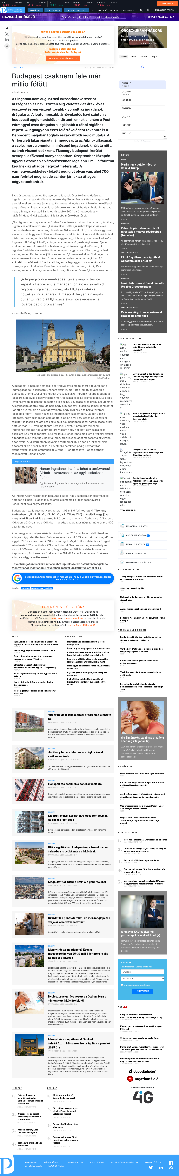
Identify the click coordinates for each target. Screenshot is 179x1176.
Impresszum (31, 1162)
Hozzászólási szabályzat (124, 1162)
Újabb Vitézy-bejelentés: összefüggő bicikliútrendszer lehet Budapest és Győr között (86, 682)
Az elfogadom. (137, 985)
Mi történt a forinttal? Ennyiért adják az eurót (64, 1096)
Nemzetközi (125, 223)
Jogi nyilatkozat (74, 1162)
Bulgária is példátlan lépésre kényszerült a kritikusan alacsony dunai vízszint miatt (87, 660)
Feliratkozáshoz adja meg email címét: (136, 967)
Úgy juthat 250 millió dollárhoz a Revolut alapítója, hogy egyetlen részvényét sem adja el (148, 377)
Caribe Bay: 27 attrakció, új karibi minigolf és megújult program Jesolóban (141, 650)
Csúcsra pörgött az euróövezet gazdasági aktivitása (141, 314)
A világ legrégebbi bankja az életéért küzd (140, 609)
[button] (148, 10)
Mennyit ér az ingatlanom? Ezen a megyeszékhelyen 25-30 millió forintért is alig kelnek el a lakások (78, 953)
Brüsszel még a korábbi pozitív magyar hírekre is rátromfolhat (29, 1117)
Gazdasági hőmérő (18, 17)
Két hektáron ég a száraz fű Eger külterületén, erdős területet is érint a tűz (142, 783)
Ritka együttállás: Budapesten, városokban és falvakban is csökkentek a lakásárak (78, 849)
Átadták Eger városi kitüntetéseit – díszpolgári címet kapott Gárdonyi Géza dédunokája (142, 795)
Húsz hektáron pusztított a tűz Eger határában (142, 774)
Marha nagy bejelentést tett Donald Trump (34, 650)
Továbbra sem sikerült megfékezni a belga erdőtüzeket (140, 673)
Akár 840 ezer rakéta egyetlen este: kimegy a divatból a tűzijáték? (147, 347)
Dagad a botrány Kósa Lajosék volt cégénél (27, 1131)
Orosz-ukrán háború (141, 31)
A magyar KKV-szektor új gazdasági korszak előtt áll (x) (140, 933)
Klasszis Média (56, 1166)
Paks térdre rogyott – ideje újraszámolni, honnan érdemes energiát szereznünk (30, 1099)
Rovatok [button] (114, 10)
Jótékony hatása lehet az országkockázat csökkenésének (75, 754)
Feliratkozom (143, 991)
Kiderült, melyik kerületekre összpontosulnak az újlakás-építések (78, 817)
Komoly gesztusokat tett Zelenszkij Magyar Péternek (35, 692)
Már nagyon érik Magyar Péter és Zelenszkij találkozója (88, 667)
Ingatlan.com (37, 588)
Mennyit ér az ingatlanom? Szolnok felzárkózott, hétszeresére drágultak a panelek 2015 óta (79, 1043)
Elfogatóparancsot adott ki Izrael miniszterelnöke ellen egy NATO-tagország (35, 666)
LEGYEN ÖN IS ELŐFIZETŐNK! (62, 607)
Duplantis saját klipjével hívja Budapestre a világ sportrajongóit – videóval (140, 638)
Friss (94, 10)
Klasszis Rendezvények (76, 10)
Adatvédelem (97, 1162)
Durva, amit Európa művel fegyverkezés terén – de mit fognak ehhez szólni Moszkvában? (142, 1048)
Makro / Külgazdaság (129, 253)
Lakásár (48, 588)
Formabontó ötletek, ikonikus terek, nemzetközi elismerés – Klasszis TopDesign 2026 (141, 687)
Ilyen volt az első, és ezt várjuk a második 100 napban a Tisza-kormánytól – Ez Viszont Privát (36, 643)
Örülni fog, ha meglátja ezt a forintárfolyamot (88, 648)
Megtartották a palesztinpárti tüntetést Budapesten (85, 643)
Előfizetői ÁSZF (153, 1162)
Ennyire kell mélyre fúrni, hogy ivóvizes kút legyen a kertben (65, 1140)
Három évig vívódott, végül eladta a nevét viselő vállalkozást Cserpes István (149, 416)
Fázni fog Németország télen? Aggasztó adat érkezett (35, 674)
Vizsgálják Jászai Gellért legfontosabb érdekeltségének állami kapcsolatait (148, 452)
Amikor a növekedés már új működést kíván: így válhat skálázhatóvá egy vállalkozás (88, 653)
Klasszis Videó (53, 10)
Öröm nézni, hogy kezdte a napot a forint (140, 1038)
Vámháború (35, 10)
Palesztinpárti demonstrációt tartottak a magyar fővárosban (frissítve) (33, 657)
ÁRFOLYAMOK (167, 4)
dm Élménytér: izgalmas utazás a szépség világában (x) (142, 739)
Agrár (123, 160)
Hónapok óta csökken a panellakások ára (75, 784)
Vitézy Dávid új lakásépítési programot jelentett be (79, 717)
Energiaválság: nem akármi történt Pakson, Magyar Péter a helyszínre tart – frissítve (144, 882)
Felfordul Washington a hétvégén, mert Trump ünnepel (142, 619)
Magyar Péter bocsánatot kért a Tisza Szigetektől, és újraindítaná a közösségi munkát (139, 820)
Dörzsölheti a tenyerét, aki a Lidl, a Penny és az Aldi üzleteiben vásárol (65, 1111)
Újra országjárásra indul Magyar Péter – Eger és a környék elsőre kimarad (141, 807)
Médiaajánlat (51, 1162)
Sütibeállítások (33, 1166)
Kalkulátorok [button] (128, 10)
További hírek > (128, 510)
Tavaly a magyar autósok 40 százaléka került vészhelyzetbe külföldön (141, 578)
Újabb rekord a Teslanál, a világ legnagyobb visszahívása (141, 598)
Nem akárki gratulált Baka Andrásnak (29, 1144)
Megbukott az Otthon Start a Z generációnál (77, 882)
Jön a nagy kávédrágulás (132, 588)
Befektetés (103, 10)
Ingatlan (17, 67)
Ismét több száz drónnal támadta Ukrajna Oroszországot (33, 683)
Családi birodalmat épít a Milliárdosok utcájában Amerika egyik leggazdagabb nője (148, 481)
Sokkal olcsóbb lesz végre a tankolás (65, 1125)
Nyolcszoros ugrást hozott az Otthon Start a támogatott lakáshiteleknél (77, 998)
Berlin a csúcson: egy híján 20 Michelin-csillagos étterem (139, 662)
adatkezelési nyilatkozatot (134, 985)
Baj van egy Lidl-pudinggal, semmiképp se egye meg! (87, 673)
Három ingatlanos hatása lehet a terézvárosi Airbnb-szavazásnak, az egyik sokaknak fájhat (74, 473)
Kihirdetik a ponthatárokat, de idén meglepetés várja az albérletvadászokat (79, 920)
